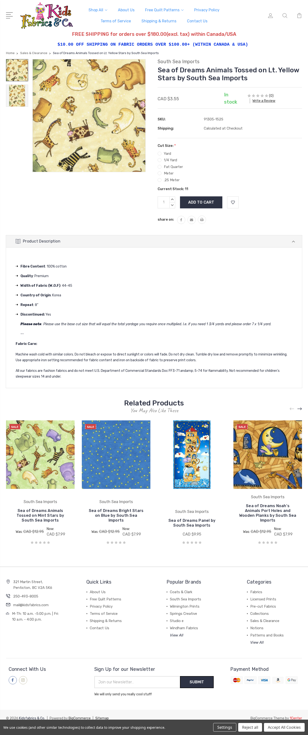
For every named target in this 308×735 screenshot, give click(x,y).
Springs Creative (183, 613)
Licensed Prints (263, 599)
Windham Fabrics (184, 628)
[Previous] (292, 409)
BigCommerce (80, 718)
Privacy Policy (206, 10)
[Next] (299, 409)
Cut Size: (167, 145)
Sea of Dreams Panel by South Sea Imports (192, 523)
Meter (168, 173)
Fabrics (256, 592)
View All (176, 635)
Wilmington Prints (184, 606)
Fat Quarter (173, 167)
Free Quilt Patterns (162, 10)
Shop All (96, 10)
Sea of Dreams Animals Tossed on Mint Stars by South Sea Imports (40, 515)
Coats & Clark (181, 592)
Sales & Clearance (264, 621)
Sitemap (102, 718)
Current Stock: (173, 189)
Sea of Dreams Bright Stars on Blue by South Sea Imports (116, 515)
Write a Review (263, 101)
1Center (296, 718)
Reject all (250, 727)
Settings (224, 727)
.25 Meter (172, 180)
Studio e (177, 621)
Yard (167, 153)
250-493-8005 (25, 596)
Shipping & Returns (158, 21)
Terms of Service (116, 21)
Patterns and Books (267, 635)
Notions (256, 628)
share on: (166, 219)
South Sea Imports (185, 599)
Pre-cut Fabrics (263, 606)
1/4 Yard (170, 160)
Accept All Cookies (284, 727)
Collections (259, 613)
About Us (126, 10)
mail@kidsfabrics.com (31, 605)
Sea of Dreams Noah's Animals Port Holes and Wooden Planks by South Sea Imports (267, 513)
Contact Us (197, 21)
